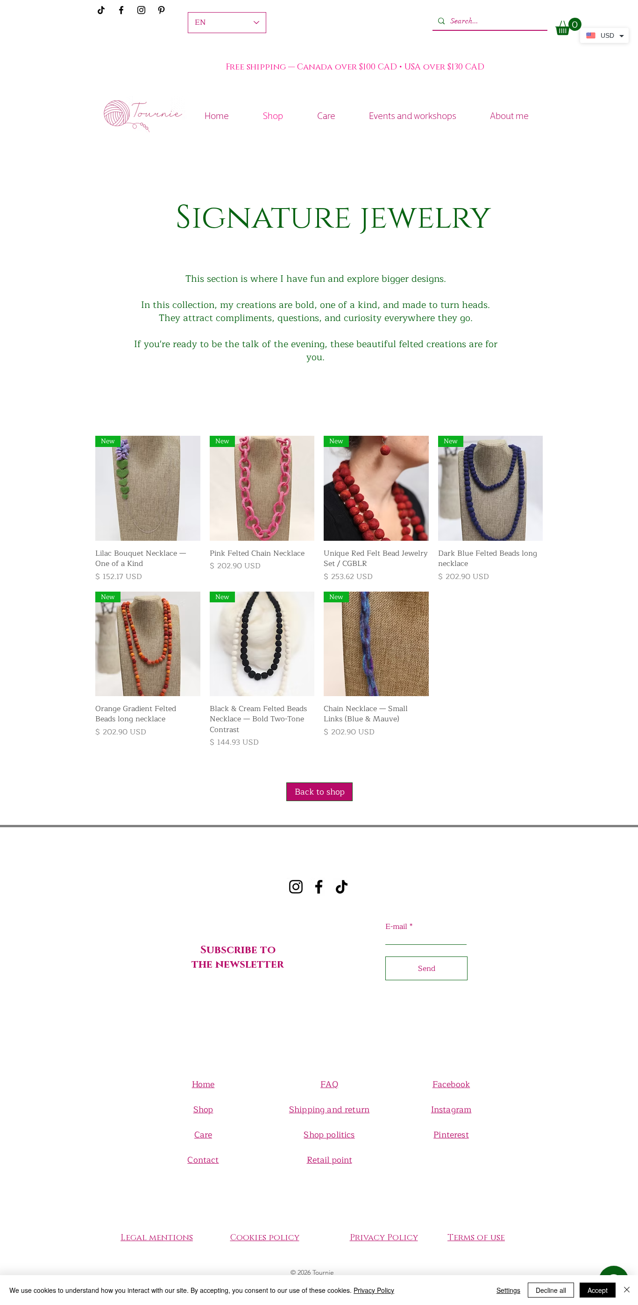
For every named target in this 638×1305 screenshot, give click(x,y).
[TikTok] (342, 887)
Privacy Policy (374, 1290)
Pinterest (451, 1135)
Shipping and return (329, 1110)
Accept (598, 1290)
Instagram (451, 1110)
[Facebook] (121, 10)
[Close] (626, 1290)
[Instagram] (141, 10)
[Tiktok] (101, 10)
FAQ (329, 1084)
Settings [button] (508, 1290)
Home (203, 1084)
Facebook (451, 1084)
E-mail (396, 926)
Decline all (551, 1290)
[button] (568, 26)
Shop (203, 1110)
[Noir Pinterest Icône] (161, 10)
